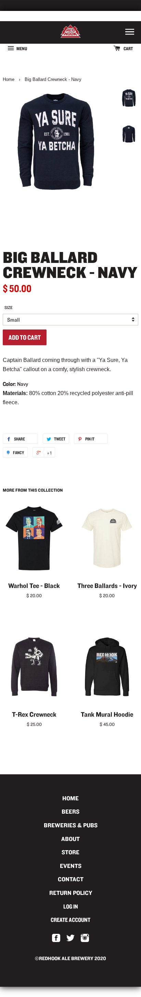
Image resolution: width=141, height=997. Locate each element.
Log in (70, 906)
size (8, 307)
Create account (70, 919)
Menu (21, 48)
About (70, 838)
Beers (70, 811)
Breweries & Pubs (71, 825)
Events (70, 865)
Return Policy (70, 892)
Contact (71, 879)
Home (8, 79)
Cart (128, 48)
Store (70, 852)
